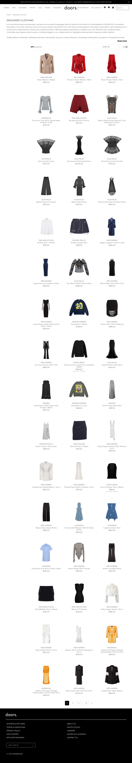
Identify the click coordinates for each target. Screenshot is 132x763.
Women (6, 7)
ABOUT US (71, 724)
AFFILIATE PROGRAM (15, 738)
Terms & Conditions (16, 727)
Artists (32, 7)
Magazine (57, 7)
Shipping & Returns (16, 724)
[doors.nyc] (69, 7)
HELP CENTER (12, 734)
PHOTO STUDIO (73, 727)
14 (86, 703)
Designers (23, 7)
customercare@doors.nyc (85, 2)
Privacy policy (13, 731)
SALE (40, 7)
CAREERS (71, 731)
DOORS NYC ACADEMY (76, 734)
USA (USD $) (13, 745)
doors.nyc (18, 754)
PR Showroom (82, 7)
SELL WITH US (96, 7)
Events (47, 7)
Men (14, 7)
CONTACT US (72, 738)
